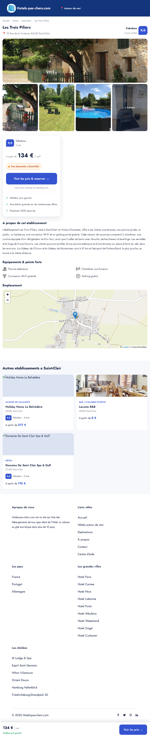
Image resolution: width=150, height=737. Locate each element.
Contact (82, 547)
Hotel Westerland (88, 621)
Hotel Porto (85, 606)
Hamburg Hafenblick (24, 687)
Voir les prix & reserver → (31, 178)
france (15, 20)
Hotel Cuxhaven (87, 635)
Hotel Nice (84, 591)
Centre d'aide (86, 554)
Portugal (17, 584)
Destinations (85, 532)
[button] (75, 315)
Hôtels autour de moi (91, 525)
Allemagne (18, 591)
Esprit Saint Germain (24, 665)
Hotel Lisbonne (87, 599)
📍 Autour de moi (70, 8)
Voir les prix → (133, 730)
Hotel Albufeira (87, 613)
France (16, 577)
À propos (83, 539)
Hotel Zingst (85, 628)
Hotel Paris (84, 577)
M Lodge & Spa (21, 658)
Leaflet (125, 346)
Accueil (6, 20)
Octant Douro (20, 680)
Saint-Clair (26, 20)
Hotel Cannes (86, 584)
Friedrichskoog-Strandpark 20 (30, 695)
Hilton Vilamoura (22, 673)
